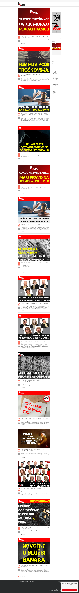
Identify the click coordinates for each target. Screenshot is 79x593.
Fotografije (60, 584)
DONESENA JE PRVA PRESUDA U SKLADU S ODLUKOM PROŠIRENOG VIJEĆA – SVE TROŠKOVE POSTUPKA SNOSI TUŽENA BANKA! (35, 186)
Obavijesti (54, 79)
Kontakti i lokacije (45, 4)
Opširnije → (23, 43)
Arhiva (52, 63)
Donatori (60, 4)
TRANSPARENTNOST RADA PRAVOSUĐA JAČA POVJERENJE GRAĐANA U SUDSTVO (35, 489)
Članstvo (55, 4)
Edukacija (50, 4)
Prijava (54, 91)
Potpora (57, 584)
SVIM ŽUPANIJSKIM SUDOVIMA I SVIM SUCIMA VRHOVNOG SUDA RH (35, 36)
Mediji (53, 77)
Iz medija (55, 583)
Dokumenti (54, 73)
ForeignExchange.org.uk (57, 38)
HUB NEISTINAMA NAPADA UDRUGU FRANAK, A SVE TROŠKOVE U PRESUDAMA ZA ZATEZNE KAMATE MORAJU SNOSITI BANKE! (34, 154)
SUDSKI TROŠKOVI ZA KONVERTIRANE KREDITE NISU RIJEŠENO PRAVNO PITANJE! (34, 75)
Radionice (54, 83)
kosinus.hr (33, 581)
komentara (55, 93)
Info (57, 583)
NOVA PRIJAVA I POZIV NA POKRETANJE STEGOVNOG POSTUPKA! (34, 303)
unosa (54, 92)
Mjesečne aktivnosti (55, 78)
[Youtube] (60, 1)
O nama (40, 4)
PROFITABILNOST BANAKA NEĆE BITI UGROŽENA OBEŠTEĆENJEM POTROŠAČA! (34, 566)
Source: (53, 38)
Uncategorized (55, 84)
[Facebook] (59, 1)
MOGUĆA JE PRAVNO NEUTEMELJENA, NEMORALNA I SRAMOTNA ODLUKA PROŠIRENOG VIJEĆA (34, 450)
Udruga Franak (24, 37)
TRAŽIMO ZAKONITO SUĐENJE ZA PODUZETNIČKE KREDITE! (33, 224)
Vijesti (29, 37)
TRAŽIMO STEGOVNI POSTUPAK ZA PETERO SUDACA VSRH (33, 341)
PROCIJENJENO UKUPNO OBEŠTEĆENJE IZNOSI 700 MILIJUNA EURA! (35, 527)
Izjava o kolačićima (56, 590)
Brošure (54, 72)
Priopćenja (52, 583)
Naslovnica (31, 4)
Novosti (36, 4)
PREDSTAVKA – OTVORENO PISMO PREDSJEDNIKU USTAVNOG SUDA (35, 418)
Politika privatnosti (51, 590)
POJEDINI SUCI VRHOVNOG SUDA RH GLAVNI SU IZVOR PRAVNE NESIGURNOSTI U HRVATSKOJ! (34, 381)
